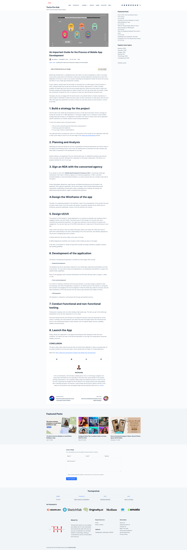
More (109, 5)
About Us (122, 522)
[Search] (140, 5)
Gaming (97, 5)
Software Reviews (105, 499)
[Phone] (128, 5)
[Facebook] (122, 5)
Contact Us (123, 526)
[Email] (135, 5)
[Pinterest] (86, 359)
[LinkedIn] (130, 5)
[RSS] (137, 5)
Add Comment (71, 461)
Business (84, 5)
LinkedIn (101, 385)
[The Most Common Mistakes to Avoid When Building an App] (61, 425)
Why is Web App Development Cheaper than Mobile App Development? (76, 352)
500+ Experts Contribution (81, 499)
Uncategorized (122, 58)
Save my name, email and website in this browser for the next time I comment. (86, 474)
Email (88, 456)
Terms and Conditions (126, 530)
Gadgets (92, 5)
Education (103, 5)
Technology (76, 5)
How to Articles (128, 499)
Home (69, 5)
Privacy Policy (124, 534)
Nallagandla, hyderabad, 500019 (104, 532)
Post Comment (71, 478)
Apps (79, 59)
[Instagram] (126, 5)
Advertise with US (125, 524)
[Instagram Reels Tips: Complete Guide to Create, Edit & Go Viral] (93, 425)
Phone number (99, 524)
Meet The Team (124, 528)
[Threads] (133, 5)
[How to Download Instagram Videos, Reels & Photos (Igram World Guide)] (126, 425)
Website (107, 456)
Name (69, 456)
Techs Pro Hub (52, 7)
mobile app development (88, 135)
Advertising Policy (125, 532)
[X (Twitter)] (124, 5)
